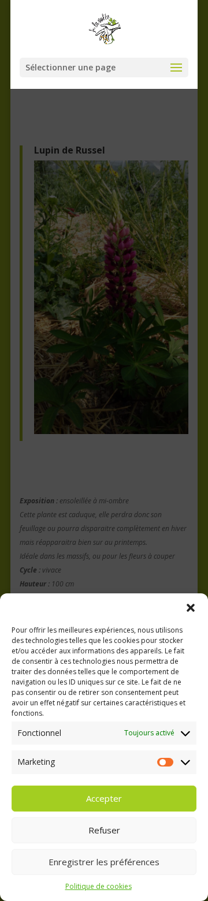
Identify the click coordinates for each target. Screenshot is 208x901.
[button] (190, 608)
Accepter (104, 798)
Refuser (104, 830)
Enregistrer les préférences (104, 862)
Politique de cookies (98, 886)
